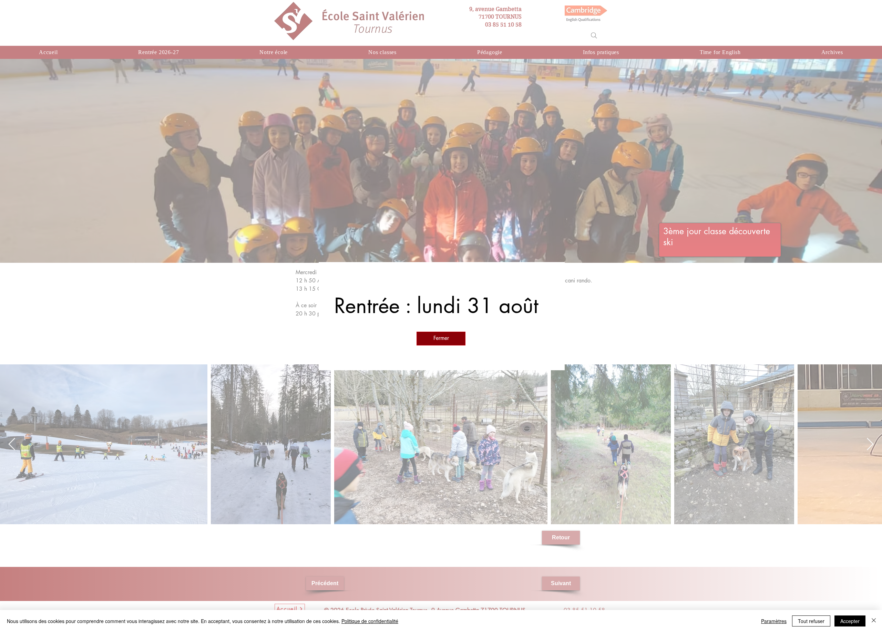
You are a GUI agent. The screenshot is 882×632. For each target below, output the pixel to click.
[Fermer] (874, 620)
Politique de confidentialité (369, 621)
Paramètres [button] (774, 621)
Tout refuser (811, 621)
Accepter (850, 621)
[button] (441, 338)
